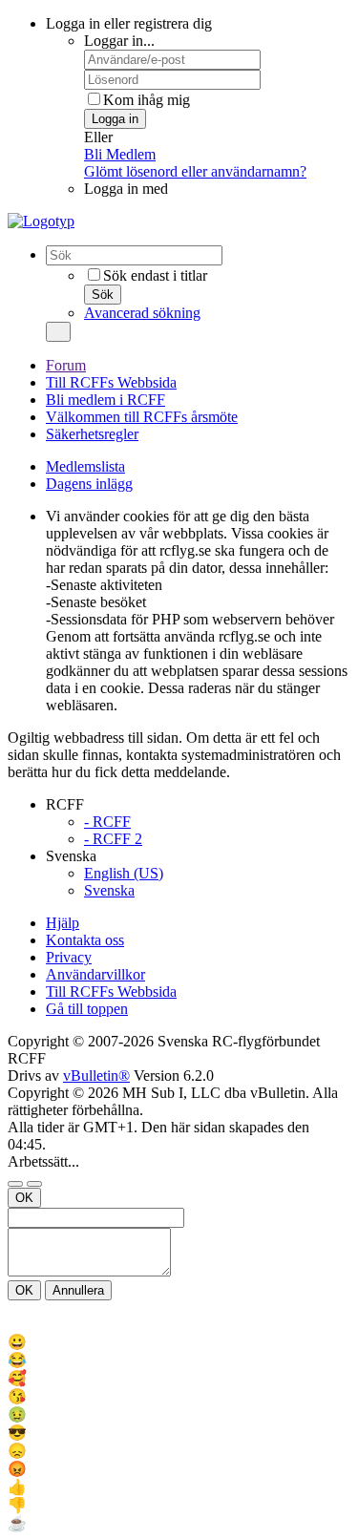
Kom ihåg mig (146, 100)
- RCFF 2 (113, 839)
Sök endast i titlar (155, 275)
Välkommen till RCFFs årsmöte (142, 417)
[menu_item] (179, 1342)
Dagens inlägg (89, 483)
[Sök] (58, 332)
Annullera (78, 1290)
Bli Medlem (120, 154)
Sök (103, 294)
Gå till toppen (87, 1009)
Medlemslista (85, 466)
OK (24, 1198)
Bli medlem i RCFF (105, 399)
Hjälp (62, 923)
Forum (66, 365)
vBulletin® (96, 1075)
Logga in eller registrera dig (129, 23)
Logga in (115, 119)
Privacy (69, 957)
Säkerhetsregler (92, 434)
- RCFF (107, 821)
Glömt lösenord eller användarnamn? (195, 171)
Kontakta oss (85, 940)
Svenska (109, 890)
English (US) (123, 873)
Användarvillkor (95, 974)
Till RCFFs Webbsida (111, 382)
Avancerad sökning (142, 313)
